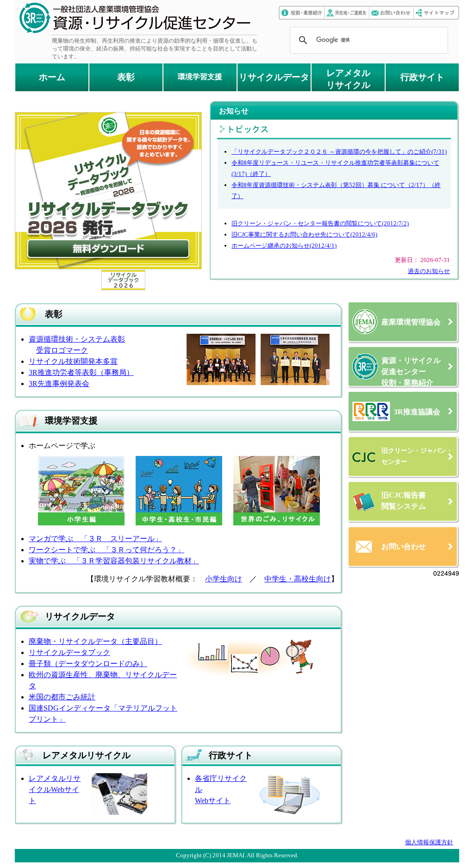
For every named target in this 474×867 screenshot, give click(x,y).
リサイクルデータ (274, 77)
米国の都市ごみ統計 (62, 697)
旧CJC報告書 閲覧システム (403, 500)
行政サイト (422, 77)
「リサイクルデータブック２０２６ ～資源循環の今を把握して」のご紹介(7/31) (339, 151)
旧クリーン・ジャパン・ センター (417, 456)
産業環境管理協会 (411, 322)
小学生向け (223, 579)
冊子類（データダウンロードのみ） (88, 663)
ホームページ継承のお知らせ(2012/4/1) (284, 245)
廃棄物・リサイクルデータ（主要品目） (95, 641)
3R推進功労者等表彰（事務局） (81, 372)
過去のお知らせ (429, 271)
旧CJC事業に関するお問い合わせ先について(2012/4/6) (304, 234)
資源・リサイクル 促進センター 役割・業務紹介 (411, 371)
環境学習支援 (200, 77)
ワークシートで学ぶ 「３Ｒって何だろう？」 (106, 550)
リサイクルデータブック (69, 652)
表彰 (126, 77)
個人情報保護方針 (429, 842)
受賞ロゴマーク (62, 350)
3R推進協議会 (417, 412)
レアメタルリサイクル (348, 79)
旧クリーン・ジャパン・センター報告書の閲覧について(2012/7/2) (320, 223)
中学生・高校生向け (297, 579)
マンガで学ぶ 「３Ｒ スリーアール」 (95, 539)
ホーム (52, 77)
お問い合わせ (403, 546)
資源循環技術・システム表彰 (77, 339)
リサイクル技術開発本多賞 (73, 361)
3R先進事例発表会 (59, 383)
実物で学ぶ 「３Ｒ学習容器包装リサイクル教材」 (114, 561)
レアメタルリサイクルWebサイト (55, 789)
